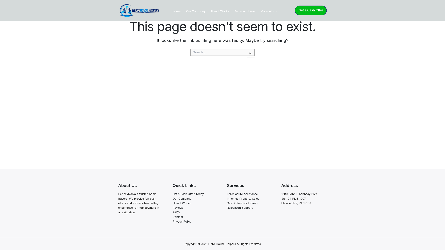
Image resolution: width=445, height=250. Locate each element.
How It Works (220, 11)
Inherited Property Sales (243, 198)
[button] (275, 11)
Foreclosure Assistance (242, 194)
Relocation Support (240, 207)
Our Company (195, 11)
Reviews (178, 207)
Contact (178, 217)
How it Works (182, 203)
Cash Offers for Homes (242, 203)
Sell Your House (244, 11)
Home (176, 11)
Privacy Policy (182, 221)
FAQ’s (176, 212)
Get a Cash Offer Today (188, 194)
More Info (267, 11)
